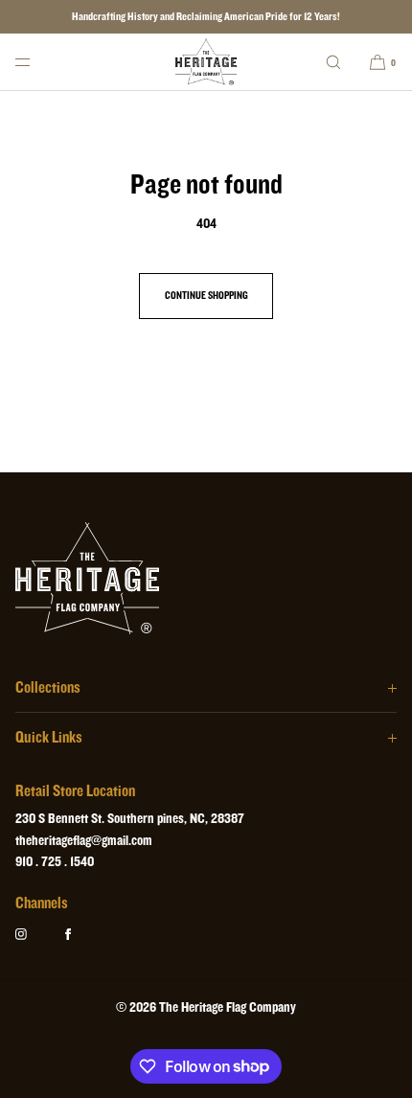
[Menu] (38, 62)
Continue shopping (206, 296)
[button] (333, 62)
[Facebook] (83, 934)
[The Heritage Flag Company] (206, 62)
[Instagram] (36, 934)
